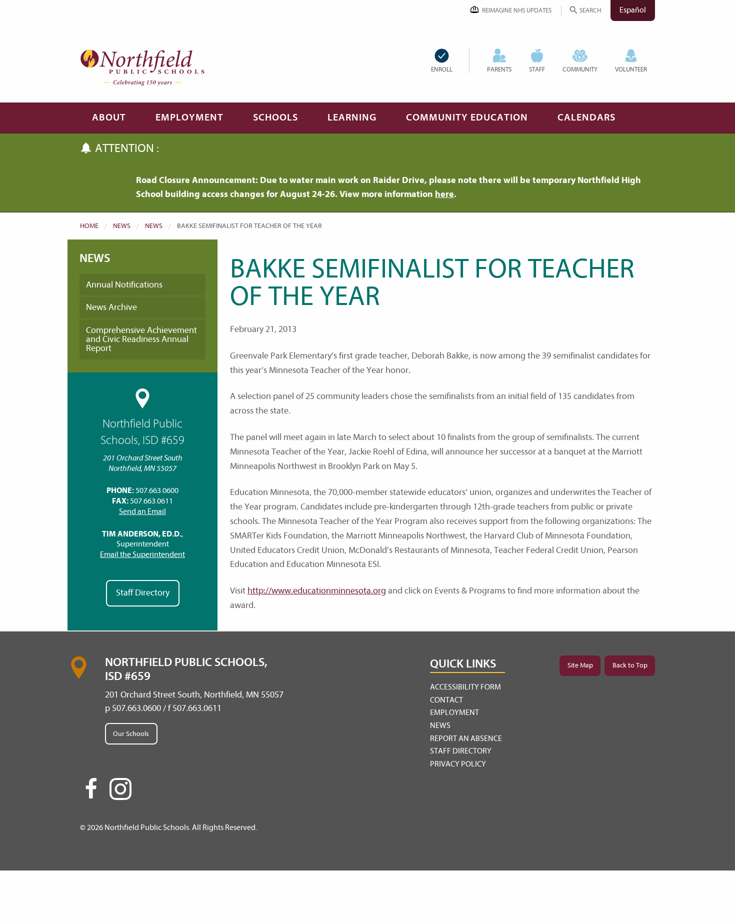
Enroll (441, 69)
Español (633, 10)
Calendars (587, 117)
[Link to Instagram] (121, 789)
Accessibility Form (465, 687)
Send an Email (142, 511)
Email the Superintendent (142, 554)
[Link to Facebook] (91, 793)
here (444, 194)
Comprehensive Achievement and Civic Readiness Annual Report (141, 339)
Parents (499, 69)
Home (89, 226)
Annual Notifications (124, 285)
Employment (190, 117)
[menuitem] (450, 60)
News (121, 226)
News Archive (111, 307)
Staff (537, 69)
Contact (446, 700)
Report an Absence (466, 738)
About (109, 117)
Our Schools (131, 734)
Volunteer (631, 69)
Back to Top (630, 665)
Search (590, 10)
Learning (352, 117)
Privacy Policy (458, 764)
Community (580, 69)
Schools (275, 117)
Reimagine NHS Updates (517, 10)
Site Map (580, 665)
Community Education (467, 117)
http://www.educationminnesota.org (317, 591)
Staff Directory (143, 593)
